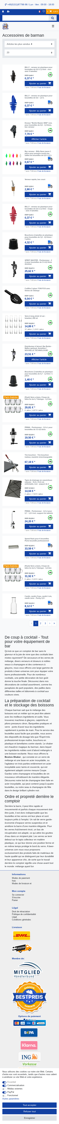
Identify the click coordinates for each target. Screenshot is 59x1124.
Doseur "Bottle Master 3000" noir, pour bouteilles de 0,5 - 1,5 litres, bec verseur (38, 125)
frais (14, 881)
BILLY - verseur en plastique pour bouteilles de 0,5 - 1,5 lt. (38, 97)
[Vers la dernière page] (54, 623)
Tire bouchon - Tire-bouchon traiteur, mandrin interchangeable (38, 456)
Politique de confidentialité (24, 914)
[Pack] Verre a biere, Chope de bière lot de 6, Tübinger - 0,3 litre (38, 398)
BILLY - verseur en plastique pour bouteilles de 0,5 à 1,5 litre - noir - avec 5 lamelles (38, 69)
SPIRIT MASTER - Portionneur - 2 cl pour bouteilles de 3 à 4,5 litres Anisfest (38, 262)
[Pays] (39, 11)
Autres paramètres (10, 1099)
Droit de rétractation (21, 911)
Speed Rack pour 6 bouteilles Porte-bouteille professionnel (37, 540)
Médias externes (14, 1088)
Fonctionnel (12, 1095)
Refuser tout (29, 1111)
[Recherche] (53, 18)
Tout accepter (29, 1105)
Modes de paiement (21, 878)
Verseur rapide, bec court (35, 179)
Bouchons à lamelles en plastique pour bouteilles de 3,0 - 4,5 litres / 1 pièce (39, 237)
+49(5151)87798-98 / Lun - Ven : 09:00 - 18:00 (30, 4)
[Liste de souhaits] (44, 11)
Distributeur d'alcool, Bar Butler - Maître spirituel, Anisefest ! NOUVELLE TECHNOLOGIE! (38, 348)
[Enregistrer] (8, 11)
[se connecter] (3, 11)
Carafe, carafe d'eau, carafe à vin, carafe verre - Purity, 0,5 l (38, 597)
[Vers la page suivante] (50, 623)
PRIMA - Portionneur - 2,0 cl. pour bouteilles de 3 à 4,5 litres (38, 428)
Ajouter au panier (37, 83)
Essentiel (11, 1082)
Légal (14, 917)
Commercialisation (15, 1085)
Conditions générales (21, 919)
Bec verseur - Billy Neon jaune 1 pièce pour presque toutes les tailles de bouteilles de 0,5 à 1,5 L (38, 153)
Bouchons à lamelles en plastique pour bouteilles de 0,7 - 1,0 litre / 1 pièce (39, 374)
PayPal (10, 1092)
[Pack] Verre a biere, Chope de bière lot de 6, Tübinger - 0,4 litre (38, 567)
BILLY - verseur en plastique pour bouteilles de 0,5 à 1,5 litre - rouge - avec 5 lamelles (39, 209)
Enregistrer (29, 1118)
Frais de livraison (44, 87)
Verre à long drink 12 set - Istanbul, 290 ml (35, 317)
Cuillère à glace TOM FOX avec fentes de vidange (37, 289)
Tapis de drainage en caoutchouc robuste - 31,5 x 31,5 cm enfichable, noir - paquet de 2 (38, 482)
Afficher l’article (39, 139)
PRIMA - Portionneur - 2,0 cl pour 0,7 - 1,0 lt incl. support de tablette (39, 512)
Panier (15, 900)
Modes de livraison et (21, 883)
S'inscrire (16, 897)
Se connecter (18, 895)
